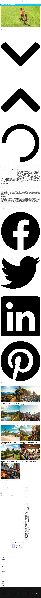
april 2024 (26, 513)
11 (2, 488)
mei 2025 (26, 501)
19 (3, 489)
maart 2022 (26, 538)
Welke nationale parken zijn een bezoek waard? (10, 422)
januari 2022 (27, 540)
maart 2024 (26, 514)
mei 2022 (26, 536)
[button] (22, 1)
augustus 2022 (27, 533)
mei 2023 (26, 524)
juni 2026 (26, 489)
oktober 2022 (27, 531)
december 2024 (27, 505)
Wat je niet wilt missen (6, 557)
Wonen (3, 561)
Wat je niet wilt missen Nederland (6, 552)
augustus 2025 (27, 498)
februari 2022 (27, 539)
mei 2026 (26, 490)
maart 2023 (26, 526)
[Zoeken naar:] (5, 495)
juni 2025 (26, 500)
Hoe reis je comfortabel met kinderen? (28, 461)
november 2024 (27, 506)
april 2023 (26, 525)
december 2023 (27, 517)
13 (4, 488)
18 (2, 489)
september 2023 (27, 520)
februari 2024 (27, 515)
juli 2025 (26, 499)
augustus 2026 (27, 487)
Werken (3, 564)
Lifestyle (12, 542)
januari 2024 (27, 516)
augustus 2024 (27, 509)
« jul (1, 493)
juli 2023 (26, 522)
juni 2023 (26, 523)
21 (5, 489)
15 (6, 488)
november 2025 (27, 495)
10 (1, 488)
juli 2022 (26, 534)
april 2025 (26, 502)
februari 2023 (27, 527)
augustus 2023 (27, 521)
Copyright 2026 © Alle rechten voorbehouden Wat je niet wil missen (20, 595)
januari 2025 (27, 504)
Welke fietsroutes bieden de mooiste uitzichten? (10, 403)
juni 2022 (26, 535)
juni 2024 (26, 511)
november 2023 (27, 518)
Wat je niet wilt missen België (6, 550)
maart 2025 (26, 503)
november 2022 (27, 530)
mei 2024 (26, 512)
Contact (3, 571)
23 (7, 489)
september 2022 (27, 532)
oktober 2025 (27, 496)
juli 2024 (26, 510)
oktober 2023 (27, 519)
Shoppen (3, 568)
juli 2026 (26, 488)
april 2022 (26, 537)
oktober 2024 (27, 507)
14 (5, 488)
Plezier (3, 566)
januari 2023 (27, 528)
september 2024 (27, 508)
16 (7, 488)
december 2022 (27, 529)
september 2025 (27, 497)
